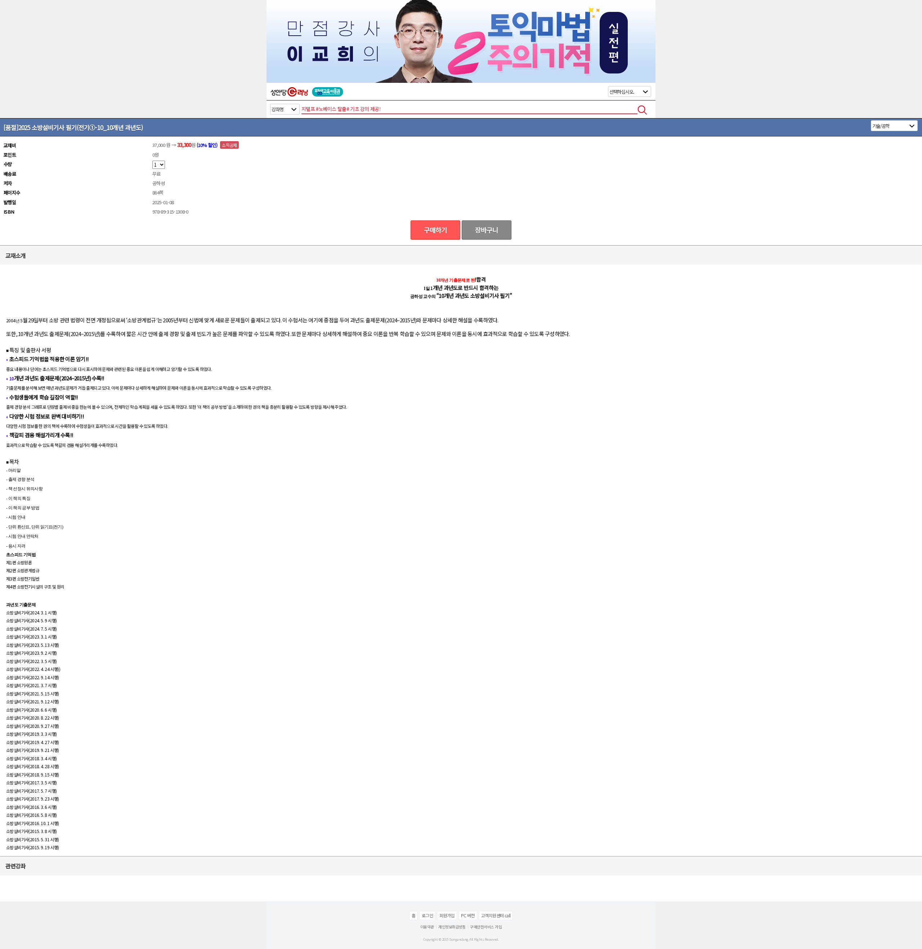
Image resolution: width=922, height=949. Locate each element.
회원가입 (447, 915)
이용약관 (427, 927)
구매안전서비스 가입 (486, 927)
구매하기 (435, 229)
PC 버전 (468, 915)
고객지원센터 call (495, 915)
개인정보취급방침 (452, 927)
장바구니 (486, 229)
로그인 (427, 915)
